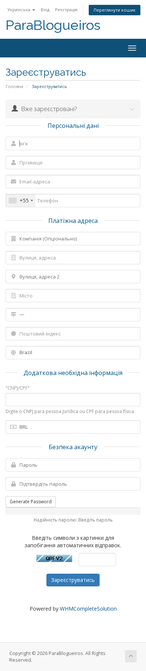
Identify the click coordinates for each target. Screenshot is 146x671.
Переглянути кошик (115, 10)
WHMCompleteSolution (88, 608)
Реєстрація (66, 9)
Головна (14, 86)
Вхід (45, 9)
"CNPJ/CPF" (18, 387)
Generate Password (31, 501)
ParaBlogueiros (53, 25)
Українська (19, 9)
